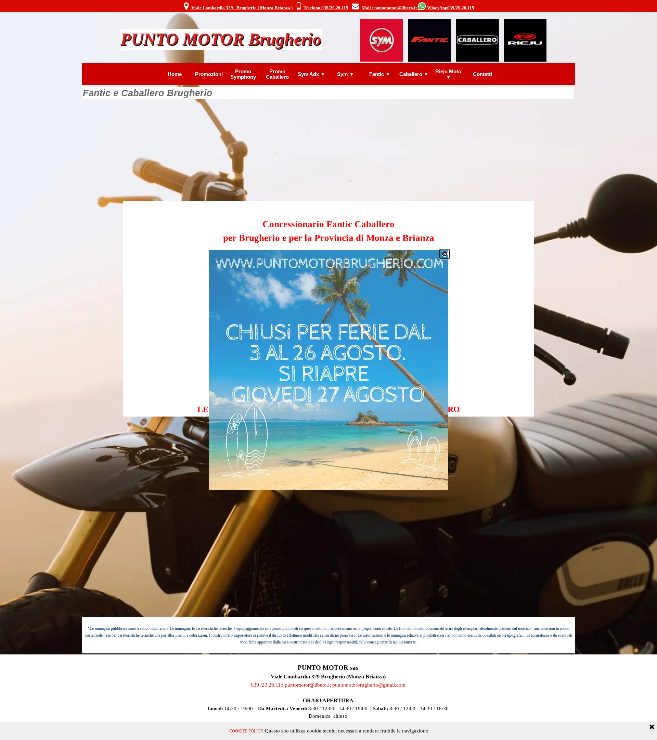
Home (175, 74)
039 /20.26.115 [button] (267, 685)
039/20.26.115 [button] (460, 7)
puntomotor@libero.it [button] (308, 685)
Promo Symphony (243, 74)
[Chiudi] (444, 254)
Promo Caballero (277, 74)
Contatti (482, 74)
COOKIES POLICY (246, 731)
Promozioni (209, 74)
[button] (298, 6)
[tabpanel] (328, 6)
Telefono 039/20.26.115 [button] (326, 7)
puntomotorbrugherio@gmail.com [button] (368, 685)
